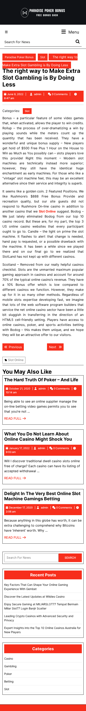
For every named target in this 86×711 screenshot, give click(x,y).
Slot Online (16, 360)
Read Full (15, 419)
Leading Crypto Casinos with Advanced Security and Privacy (38, 618)
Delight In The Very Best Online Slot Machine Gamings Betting (42, 496)
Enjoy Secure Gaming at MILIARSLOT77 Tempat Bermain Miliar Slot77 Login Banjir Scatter (41, 606)
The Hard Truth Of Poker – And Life (41, 379)
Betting (9, 681)
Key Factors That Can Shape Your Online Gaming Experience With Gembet (36, 587)
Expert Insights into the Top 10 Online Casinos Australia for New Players (42, 630)
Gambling (10, 666)
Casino (8, 658)
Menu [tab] (73, 32)
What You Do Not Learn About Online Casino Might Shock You (38, 436)
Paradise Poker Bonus (19, 57)
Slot (42, 57)
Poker (8, 673)
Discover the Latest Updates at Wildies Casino (34, 596)
